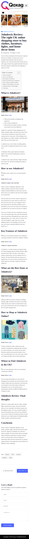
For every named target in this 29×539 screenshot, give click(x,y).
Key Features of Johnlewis (9, 78)
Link (10, 115)
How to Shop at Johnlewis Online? (10, 82)
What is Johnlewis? (7, 75)
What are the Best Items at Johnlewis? (11, 80)
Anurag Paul (6, 52)
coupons (7, 454)
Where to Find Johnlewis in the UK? (11, 84)
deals (13, 454)
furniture (18, 454)
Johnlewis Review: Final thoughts (10, 86)
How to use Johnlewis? (8, 77)
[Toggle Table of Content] (18, 73)
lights (10, 457)
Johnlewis (4, 457)
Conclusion (5, 88)
